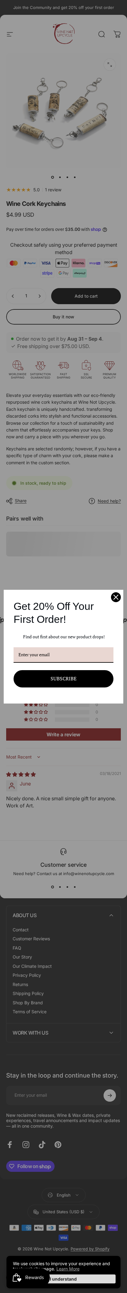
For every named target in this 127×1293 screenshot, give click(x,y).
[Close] (116, 597)
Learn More (68, 1268)
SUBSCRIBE (63, 678)
